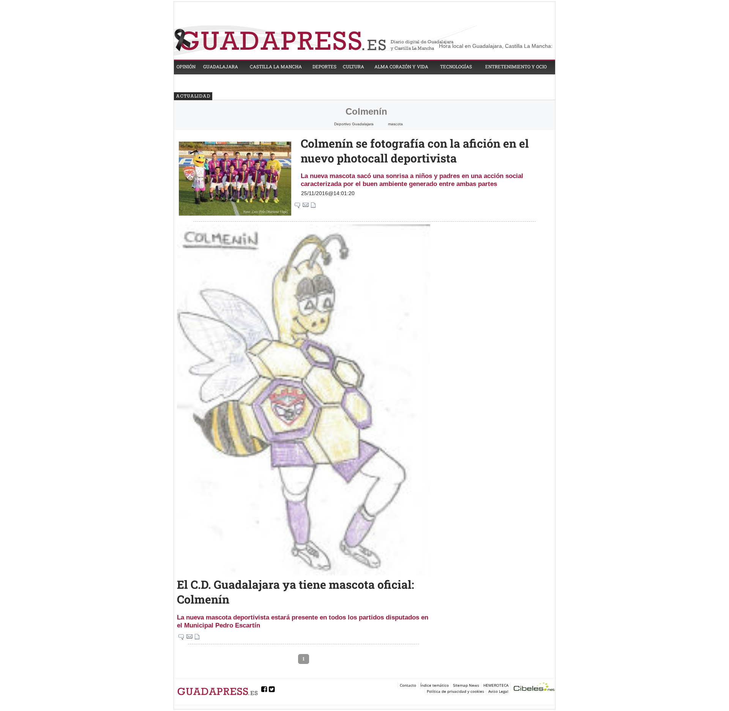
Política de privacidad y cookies (455, 691)
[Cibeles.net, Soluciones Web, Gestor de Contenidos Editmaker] (534, 687)
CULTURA (353, 66)
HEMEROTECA (495, 685)
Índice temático (434, 685)
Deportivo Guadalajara (354, 124)
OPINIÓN (186, 66)
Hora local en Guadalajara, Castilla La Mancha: (495, 46)
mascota (395, 124)
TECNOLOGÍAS (456, 66)
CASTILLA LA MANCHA (276, 66)
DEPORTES (324, 66)
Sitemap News (466, 685)
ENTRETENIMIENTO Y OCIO (516, 66)
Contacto (408, 685)
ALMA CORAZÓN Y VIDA (401, 66)
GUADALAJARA (220, 66)
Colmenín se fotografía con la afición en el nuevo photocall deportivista (415, 151)
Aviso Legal (498, 691)
